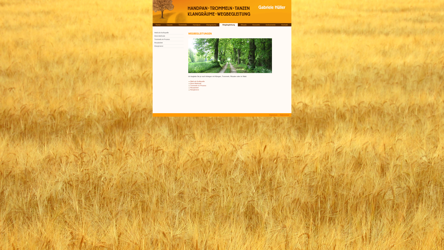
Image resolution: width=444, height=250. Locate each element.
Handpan (196, 24)
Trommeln (183, 24)
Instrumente (270, 24)
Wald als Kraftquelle (161, 33)
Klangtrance (158, 46)
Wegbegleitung (228, 24)
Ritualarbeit (158, 43)
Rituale (244, 24)
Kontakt (284, 24)
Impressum (273, 115)
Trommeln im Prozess (162, 39)
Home (158, 24)
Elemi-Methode (159, 36)
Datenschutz (284, 115)
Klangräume (211, 24)
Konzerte (256, 24)
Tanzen (169, 24)
